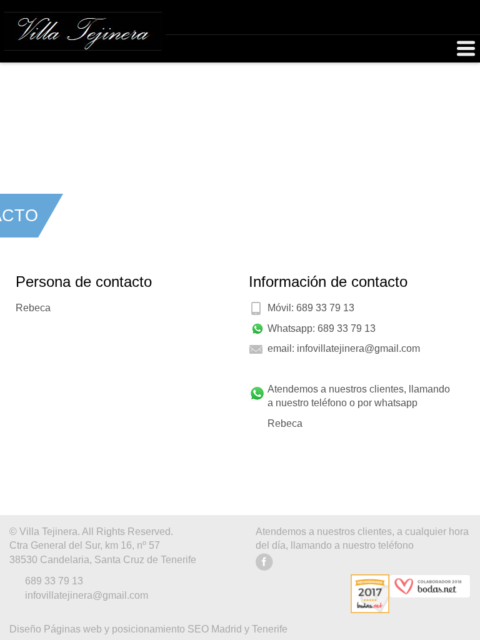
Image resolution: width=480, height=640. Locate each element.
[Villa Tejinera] (83, 31)
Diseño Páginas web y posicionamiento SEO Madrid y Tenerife (148, 629)
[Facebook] (265, 567)
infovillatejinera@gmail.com (358, 348)
